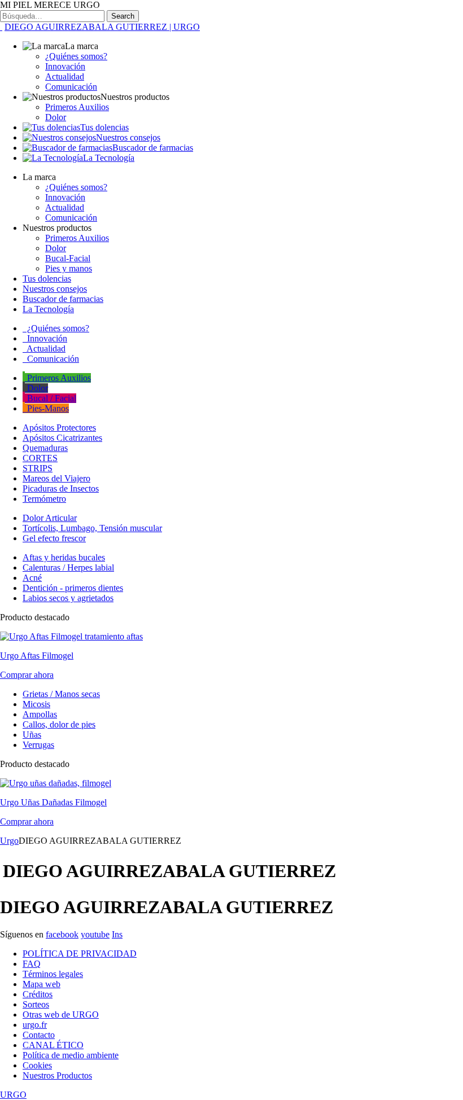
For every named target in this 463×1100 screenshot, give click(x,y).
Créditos (38, 994)
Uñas (32, 734)
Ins (117, 934)
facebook (62, 934)
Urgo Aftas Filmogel (36, 655)
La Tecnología (108, 158)
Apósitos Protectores (59, 427)
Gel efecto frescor (54, 538)
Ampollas (40, 714)
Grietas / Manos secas (61, 694)
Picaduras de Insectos (61, 488)
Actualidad (64, 76)
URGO (13, 1094)
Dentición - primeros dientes (73, 588)
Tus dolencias (104, 127)
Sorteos (36, 1004)
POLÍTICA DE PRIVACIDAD (80, 953)
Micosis (36, 704)
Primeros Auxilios (77, 107)
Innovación (65, 66)
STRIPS (38, 468)
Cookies (37, 1065)
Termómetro (44, 498)
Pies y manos (68, 268)
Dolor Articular (50, 518)
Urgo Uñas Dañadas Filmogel (53, 802)
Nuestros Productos (57, 1075)
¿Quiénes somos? (76, 56)
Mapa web (41, 984)
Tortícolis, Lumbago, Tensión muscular (92, 528)
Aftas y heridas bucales (64, 557)
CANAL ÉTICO (53, 1045)
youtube (95, 934)
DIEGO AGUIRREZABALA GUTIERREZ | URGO (102, 27)
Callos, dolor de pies (59, 724)
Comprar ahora (27, 675)
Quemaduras (45, 448)
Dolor (55, 117)
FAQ (32, 963)
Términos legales (53, 974)
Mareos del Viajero (56, 478)
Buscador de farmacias (152, 147)
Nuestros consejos (128, 137)
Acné (32, 577)
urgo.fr (35, 1024)
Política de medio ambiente (71, 1055)
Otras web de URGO (61, 1014)
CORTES (40, 458)
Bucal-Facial (67, 258)
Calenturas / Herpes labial (68, 567)
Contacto (39, 1035)
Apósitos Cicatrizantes (62, 437)
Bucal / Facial (50, 398)
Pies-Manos (47, 408)
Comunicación (71, 86)
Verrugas (38, 745)
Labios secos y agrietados (68, 598)
